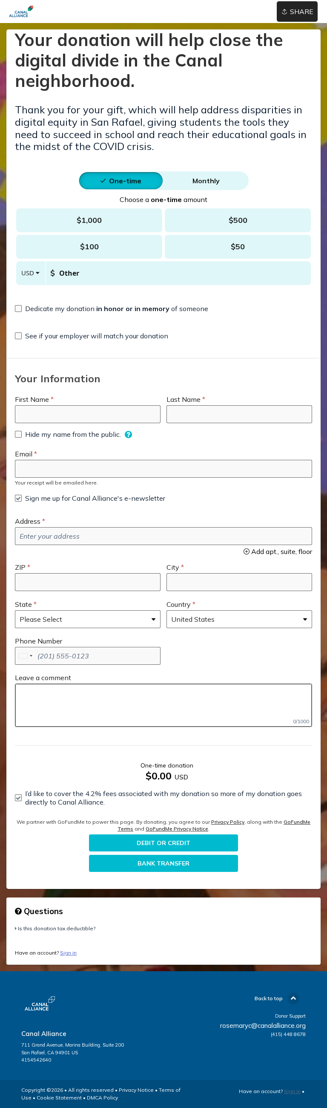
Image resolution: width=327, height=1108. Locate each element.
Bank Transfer (163, 863)
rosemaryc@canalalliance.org (263, 1025)
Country (178, 604)
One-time (125, 180)
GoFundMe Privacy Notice (177, 828)
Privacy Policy (227, 822)
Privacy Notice (136, 1090)
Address (27, 521)
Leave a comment (43, 677)
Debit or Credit (163, 843)
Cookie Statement (59, 1097)
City (172, 567)
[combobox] (25, 655)
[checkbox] (111, 308)
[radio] (125, 180)
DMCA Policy (102, 1097)
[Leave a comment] (163, 705)
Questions (42, 911)
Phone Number (38, 641)
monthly (206, 180)
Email (23, 454)
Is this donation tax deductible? (56, 928)
